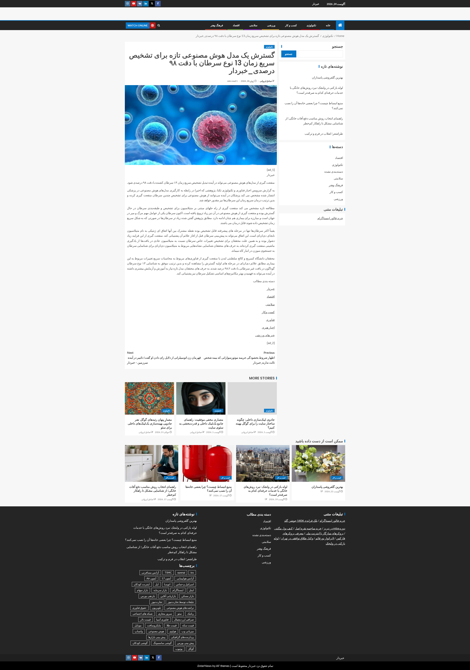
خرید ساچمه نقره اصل (308, 528)
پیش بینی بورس (185, 642)
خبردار (315, 3)
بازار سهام (142, 590)
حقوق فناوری (139, 607)
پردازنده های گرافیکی (182, 637)
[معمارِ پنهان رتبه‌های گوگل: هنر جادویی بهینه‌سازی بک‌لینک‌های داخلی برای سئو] (149, 398)
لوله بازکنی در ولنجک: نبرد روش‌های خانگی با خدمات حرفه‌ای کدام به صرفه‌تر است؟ (265, 490)
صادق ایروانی (265, 81)
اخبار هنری (268, 327)
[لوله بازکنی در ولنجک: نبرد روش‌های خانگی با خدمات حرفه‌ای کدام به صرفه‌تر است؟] (263, 463)
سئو (180, 613)
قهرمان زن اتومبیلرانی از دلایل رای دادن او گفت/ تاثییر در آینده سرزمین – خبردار (164, 357)
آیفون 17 (166, 578)
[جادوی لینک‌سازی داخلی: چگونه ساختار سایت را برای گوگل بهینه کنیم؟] (252, 398)
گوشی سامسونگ (162, 642)
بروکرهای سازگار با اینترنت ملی (325, 533)
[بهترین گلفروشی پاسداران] (318, 463)
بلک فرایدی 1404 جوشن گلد (300, 520)
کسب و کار (291, 25)
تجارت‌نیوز (156, 601)
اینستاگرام (177, 590)
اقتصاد (236, 25)
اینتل (191, 590)
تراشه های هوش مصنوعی (180, 607)
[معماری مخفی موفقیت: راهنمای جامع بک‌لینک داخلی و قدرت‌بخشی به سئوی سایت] (200, 398)
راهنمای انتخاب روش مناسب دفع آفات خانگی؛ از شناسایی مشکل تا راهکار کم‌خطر (152, 490)
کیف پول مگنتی (283, 528)
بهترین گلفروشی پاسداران (327, 77)
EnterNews (205, 665)
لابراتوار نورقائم (324, 538)
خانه (328, 25)
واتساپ (139, 631)
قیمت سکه (188, 625)
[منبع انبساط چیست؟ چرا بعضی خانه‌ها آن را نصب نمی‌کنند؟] (207, 463)
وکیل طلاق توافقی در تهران (297, 538)
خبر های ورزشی (265, 335)
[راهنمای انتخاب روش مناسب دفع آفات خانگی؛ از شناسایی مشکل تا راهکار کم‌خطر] (151, 463)
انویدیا (167, 584)
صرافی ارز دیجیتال (184, 619)
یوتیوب (178, 648)
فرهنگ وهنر (217, 25)
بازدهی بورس (148, 596)
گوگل (191, 648)
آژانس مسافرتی (150, 572)
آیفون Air (151, 578)
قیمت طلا (172, 625)
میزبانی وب (188, 631)
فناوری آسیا (162, 619)
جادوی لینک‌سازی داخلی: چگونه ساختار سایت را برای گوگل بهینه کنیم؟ (255, 423)
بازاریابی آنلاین (168, 596)
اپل (157, 584)
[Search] (158, 25)
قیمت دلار (145, 619)
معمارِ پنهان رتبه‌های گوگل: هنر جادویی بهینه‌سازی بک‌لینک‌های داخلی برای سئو (150, 423)
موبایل (138, 625)
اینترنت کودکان (142, 584)
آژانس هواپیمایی (185, 578)
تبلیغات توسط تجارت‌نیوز (181, 601)
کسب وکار (268, 312)
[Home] (340, 25)
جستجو (337, 46)
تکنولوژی (311, 25)
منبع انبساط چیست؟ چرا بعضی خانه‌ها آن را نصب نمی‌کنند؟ (161, 540)
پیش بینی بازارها (156, 637)
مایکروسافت (154, 625)
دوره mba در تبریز (334, 528)
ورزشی (271, 25)
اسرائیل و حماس (185, 584)
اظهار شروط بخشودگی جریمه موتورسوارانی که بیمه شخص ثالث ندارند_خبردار (239, 357)
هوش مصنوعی (156, 631)
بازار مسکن (187, 596)
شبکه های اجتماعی (143, 613)
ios (192, 572)
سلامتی (253, 25)
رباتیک (190, 613)
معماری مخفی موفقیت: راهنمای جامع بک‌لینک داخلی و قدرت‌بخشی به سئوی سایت (201, 423)
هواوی (172, 631)
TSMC (168, 572)
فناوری (270, 319)
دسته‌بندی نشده (333, 171)
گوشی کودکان (140, 642)
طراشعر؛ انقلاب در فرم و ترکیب (324, 133)
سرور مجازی (165, 613)
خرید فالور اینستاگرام (330, 218)
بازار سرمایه (160, 590)
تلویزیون (156, 607)
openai (181, 572)
